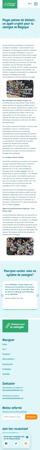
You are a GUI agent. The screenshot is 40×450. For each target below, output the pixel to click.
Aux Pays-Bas (7, 364)
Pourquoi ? (6, 354)
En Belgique (6, 369)
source (23, 171)
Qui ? (4, 349)
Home (4, 344)
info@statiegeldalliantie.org (12, 390)
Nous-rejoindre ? (8, 359)
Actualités (6, 374)
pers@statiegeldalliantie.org (12, 398)
